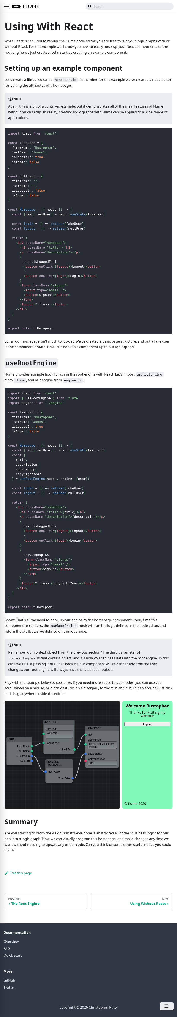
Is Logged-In (23, 756)
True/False (54, 771)
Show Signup (95, 754)
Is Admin (25, 761)
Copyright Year (96, 759)
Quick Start (12, 955)
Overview (11, 941)
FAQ (6, 948)
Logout (147, 724)
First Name (23, 746)
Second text (52, 743)
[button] (6, 6)
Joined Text (65, 749)
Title (90, 735)
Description (94, 739)
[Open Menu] (167, 1006)
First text (51, 729)
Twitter (9, 987)
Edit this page (21, 873)
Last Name (23, 751)
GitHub (9, 980)
